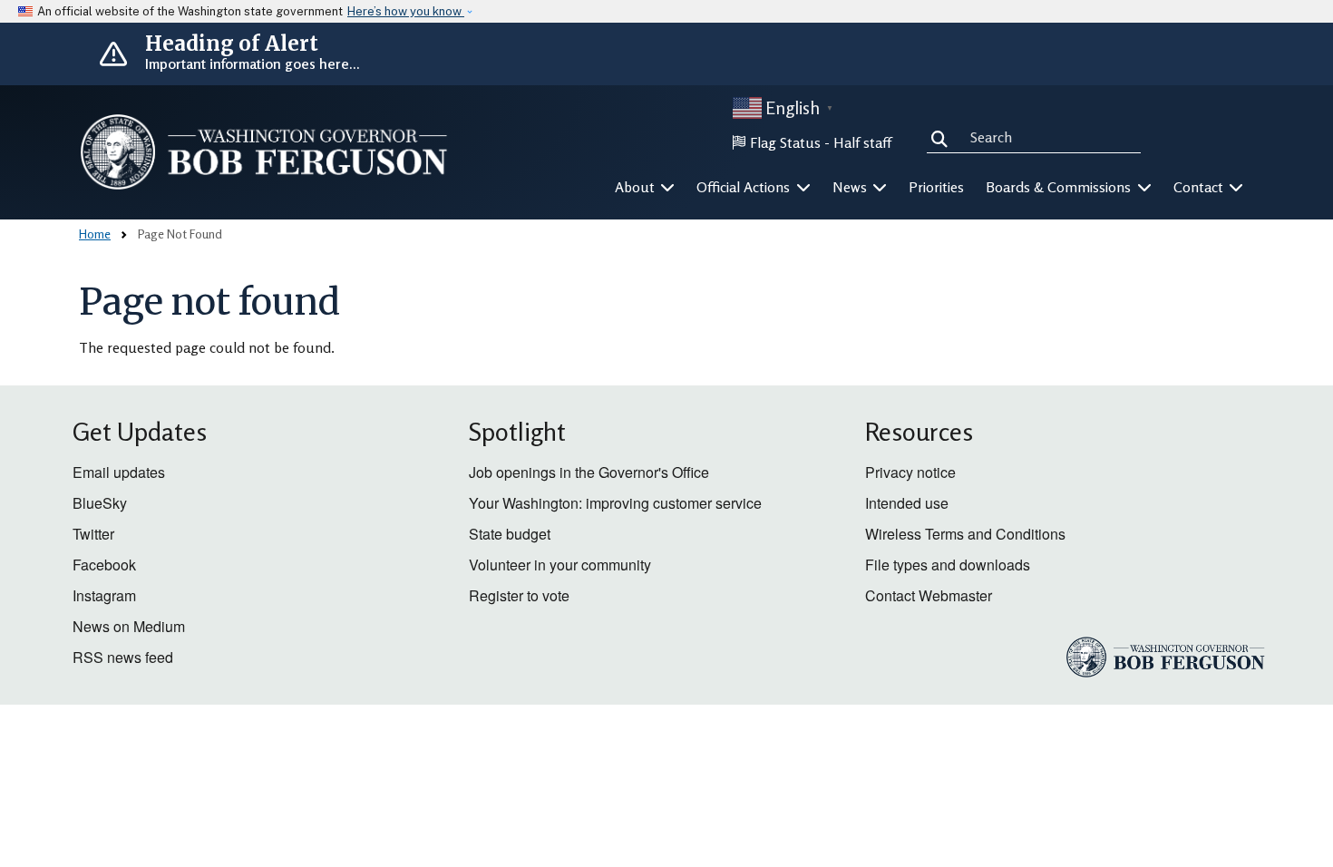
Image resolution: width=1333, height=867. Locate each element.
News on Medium (129, 626)
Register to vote (519, 595)
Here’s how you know (405, 11)
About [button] (636, 187)
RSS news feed (123, 657)
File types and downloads (947, 564)
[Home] (264, 152)
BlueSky (100, 502)
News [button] (851, 187)
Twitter (93, 533)
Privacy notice (910, 472)
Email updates (119, 472)
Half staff (862, 142)
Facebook (104, 564)
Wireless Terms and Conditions (965, 533)
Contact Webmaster (928, 595)
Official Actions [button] (744, 187)
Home (95, 233)
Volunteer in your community (560, 564)
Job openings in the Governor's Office (589, 472)
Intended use (907, 502)
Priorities (936, 187)
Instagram (104, 595)
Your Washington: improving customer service (615, 502)
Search (943, 136)
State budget (509, 533)
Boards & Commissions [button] (1060, 187)
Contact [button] (1200, 187)
